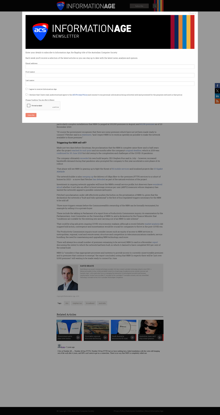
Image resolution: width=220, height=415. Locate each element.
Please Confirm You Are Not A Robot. (40, 100)
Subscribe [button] (31, 115)
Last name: (30, 80)
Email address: (32, 63)
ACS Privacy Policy (80, 95)
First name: (30, 72)
